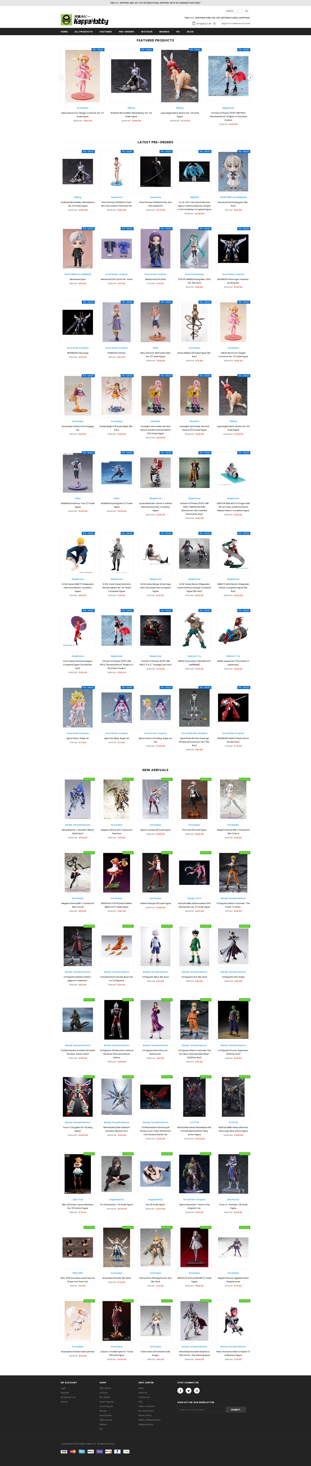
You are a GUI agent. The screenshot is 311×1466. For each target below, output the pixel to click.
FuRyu (78, 498)
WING (155, 347)
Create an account (240, 23)
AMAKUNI (194, 197)
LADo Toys (78, 1199)
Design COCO (194, 898)
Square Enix (116, 197)
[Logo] (85, 19)
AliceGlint (155, 421)
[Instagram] (197, 1391)
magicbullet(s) (116, 1199)
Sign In (225, 23)
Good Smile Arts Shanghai (194, 733)
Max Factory (233, 1199)
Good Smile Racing (194, 274)
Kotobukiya (82, 108)
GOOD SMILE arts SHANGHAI (233, 197)
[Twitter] (188, 1391)
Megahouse (228, 108)
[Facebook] (180, 1391)
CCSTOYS (194, 1122)
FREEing (131, 108)
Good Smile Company (117, 274)
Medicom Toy (194, 656)
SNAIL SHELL (78, 1273)
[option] (82, 86)
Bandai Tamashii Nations (77, 824)
